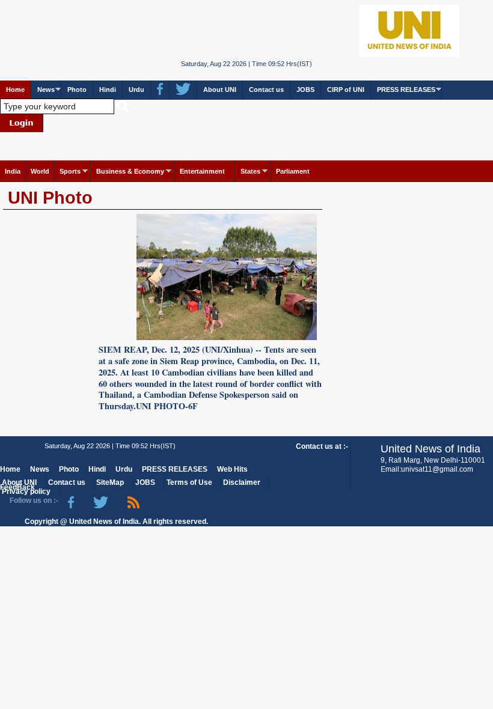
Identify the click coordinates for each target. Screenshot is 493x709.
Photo (77, 89)
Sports (70, 171)
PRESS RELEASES (406, 89)
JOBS (305, 89)
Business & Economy (130, 171)
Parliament (293, 171)
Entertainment (202, 171)
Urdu (136, 89)
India (12, 171)
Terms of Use (189, 482)
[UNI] (246, 30)
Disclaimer (241, 482)
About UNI (219, 89)
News (46, 89)
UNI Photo (50, 197)
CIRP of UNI (345, 89)
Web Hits (232, 469)
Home (15, 89)
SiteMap (110, 482)
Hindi (107, 89)
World (40, 171)
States (250, 171)
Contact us (266, 89)
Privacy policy (26, 491)
